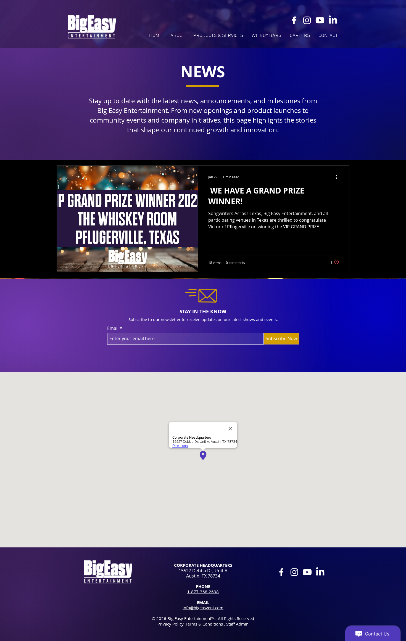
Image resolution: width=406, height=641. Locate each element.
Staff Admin (237, 624)
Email (112, 328)
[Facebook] (294, 20)
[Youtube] (320, 20)
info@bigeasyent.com (203, 607)
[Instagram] (307, 20)
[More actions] (338, 177)
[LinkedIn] (333, 20)
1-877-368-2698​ (203, 591)
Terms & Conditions (204, 624)
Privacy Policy (170, 624)
